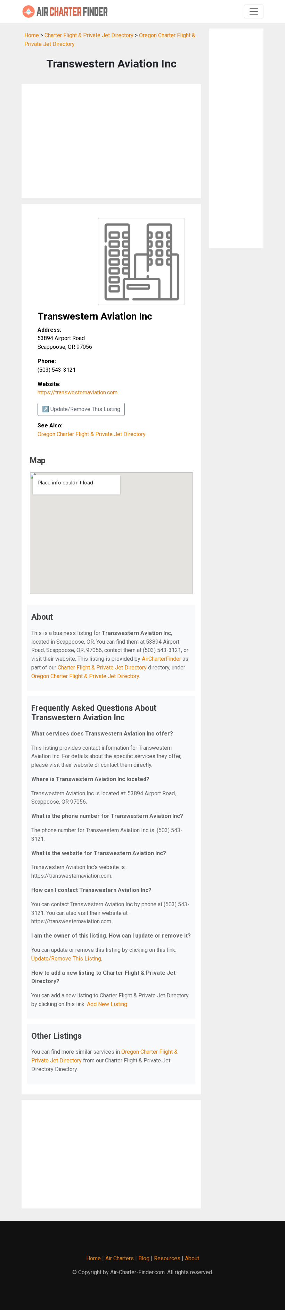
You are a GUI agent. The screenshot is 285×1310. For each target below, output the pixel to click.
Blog (143, 1258)
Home (31, 35)
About (192, 1258)
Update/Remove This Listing (66, 958)
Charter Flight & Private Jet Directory (88, 35)
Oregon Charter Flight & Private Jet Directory (92, 434)
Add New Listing (107, 1004)
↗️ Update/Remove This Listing (81, 409)
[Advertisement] (111, 141)
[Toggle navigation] (253, 11)
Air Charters (119, 1258)
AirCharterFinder (161, 659)
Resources (167, 1258)
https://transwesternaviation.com (77, 392)
